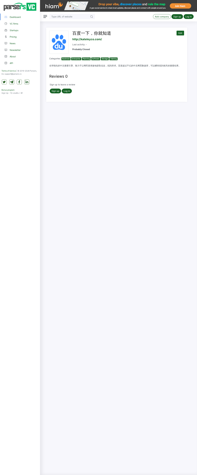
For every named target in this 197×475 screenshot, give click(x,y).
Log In (188, 16)
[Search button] (91, 16)
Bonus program (8, 90)
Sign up (177, 16)
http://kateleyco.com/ (87, 39)
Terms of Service (9, 71)
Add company (162, 16)
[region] (20, 237)
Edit (180, 33)
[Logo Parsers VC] (20, 7)
